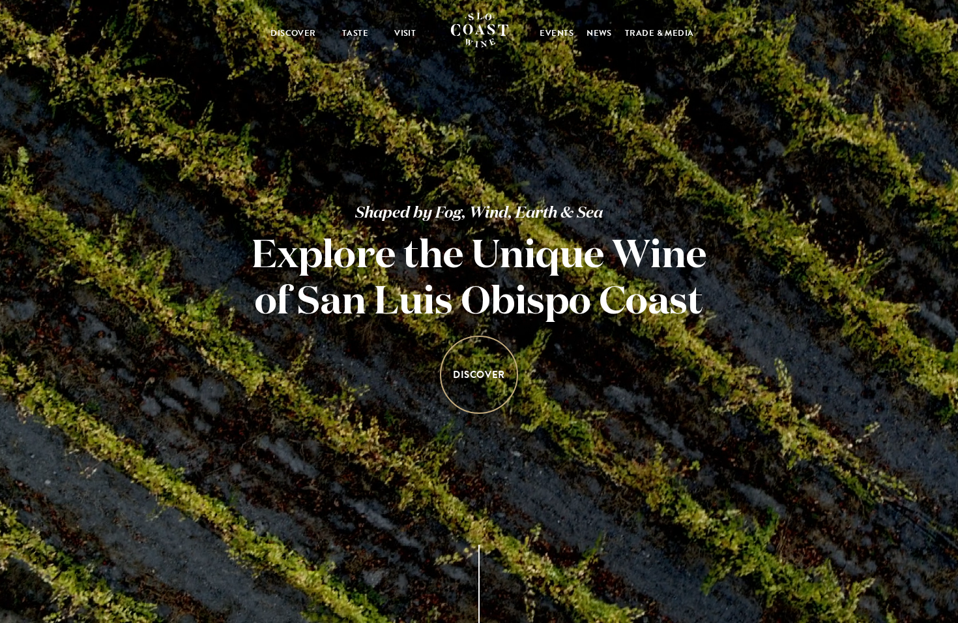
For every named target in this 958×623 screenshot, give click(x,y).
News (599, 33)
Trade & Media (659, 33)
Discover (293, 33)
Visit (405, 33)
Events (556, 33)
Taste (355, 33)
